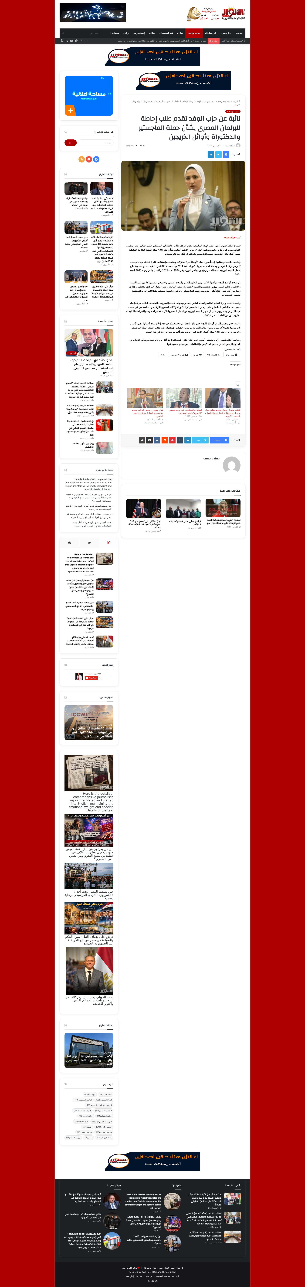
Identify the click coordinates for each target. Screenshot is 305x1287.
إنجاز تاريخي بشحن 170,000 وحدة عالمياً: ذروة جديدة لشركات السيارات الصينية (89, 1060)
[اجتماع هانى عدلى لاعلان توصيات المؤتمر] (183, 508)
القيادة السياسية (82, 1110)
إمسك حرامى (139, 33)
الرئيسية (239, 33)
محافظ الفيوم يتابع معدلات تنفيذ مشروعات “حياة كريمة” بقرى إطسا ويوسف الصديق (80, 409)
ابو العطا (89, 1094)
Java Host (146, 1272)
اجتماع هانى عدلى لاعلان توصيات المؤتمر (185, 522)
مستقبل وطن (104, 1137)
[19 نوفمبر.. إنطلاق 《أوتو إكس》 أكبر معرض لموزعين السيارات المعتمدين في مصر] (76, 276)
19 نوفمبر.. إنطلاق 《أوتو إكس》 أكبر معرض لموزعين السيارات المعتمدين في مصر (76, 293)
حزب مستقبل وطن (102, 1121)
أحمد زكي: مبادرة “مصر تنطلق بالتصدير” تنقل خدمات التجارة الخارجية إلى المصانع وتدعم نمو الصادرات (102, 205)
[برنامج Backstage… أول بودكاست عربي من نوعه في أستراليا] (76, 188)
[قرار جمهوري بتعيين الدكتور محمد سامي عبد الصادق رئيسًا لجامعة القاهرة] (145, 398)
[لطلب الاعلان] (152, 1161)
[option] (88, 722)
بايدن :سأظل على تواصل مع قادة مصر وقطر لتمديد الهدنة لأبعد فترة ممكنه (145, 524)
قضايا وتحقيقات (166, 33)
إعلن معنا (130, 1276)
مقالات (152, 33)
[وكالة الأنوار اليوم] (216, 14)
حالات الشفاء (104, 1116)
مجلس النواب (84, 1132)
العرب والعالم (211, 33)
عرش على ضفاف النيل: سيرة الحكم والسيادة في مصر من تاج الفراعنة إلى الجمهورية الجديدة (102, 292)
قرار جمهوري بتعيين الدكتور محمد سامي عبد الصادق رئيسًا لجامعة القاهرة (147, 413)
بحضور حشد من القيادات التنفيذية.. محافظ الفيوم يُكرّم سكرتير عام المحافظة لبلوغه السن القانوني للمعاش (91, 366)
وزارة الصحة (73, 1137)
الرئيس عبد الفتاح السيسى (99, 1105)
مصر (88, 1137)
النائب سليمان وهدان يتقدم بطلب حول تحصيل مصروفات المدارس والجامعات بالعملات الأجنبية (223, 413)
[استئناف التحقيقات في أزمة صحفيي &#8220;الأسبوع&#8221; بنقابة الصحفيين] (184, 398)
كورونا (87, 1127)
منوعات (115, 33)
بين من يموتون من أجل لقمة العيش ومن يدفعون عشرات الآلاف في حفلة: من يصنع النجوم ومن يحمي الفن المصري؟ (89, 497)
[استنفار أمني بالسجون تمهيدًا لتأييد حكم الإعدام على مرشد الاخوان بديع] (223, 508)
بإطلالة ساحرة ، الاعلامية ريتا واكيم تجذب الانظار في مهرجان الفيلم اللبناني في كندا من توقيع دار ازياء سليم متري (80, 428)
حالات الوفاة (86, 1116)
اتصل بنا (139, 1276)
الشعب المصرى (103, 1110)
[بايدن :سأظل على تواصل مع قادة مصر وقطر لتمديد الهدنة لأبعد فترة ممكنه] (143, 508)
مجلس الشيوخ (104, 1132)
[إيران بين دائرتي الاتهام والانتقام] (104, 448)
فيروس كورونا (104, 1127)
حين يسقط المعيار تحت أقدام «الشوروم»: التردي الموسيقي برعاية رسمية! (173, 40)
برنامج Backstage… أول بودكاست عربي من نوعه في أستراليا (77, 201)
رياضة (126, 33)
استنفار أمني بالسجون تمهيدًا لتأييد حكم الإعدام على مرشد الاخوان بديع (224, 521)
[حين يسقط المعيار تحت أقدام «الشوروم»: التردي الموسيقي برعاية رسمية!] (76, 227)
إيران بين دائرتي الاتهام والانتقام (83, 445)
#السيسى (105, 1094)
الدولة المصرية (104, 1100)
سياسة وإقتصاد (194, 33)
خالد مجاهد (81, 1121)
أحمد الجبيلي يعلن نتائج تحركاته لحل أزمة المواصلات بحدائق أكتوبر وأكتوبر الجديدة (80, 640)
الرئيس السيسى (83, 1100)
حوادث (180, 33)
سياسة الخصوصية (162, 1276)
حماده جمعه (230, 145)
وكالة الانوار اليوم (129, 1267)
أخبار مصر (227, 33)
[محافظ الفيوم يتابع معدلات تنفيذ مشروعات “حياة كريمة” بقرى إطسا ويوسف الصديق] (104, 410)
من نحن (148, 1276)
